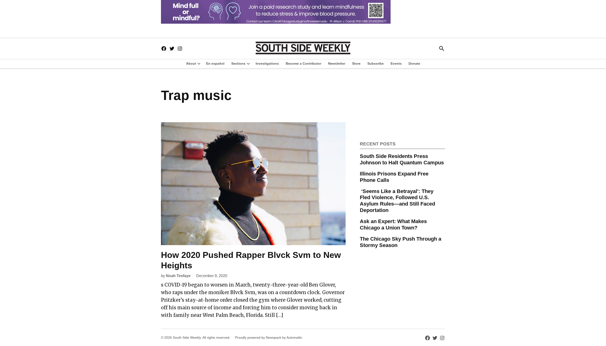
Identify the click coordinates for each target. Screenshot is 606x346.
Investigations (267, 63)
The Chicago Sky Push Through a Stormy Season (400, 242)
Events (396, 63)
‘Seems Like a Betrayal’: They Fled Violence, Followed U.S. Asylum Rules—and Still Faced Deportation (397, 200)
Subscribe (375, 63)
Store (356, 63)
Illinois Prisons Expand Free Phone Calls (394, 177)
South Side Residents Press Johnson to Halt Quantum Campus (402, 159)
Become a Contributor (303, 63)
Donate (414, 63)
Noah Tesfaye (178, 276)
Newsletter (336, 63)
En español (215, 63)
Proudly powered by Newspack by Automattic (268, 337)
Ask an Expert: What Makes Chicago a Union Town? (393, 224)
